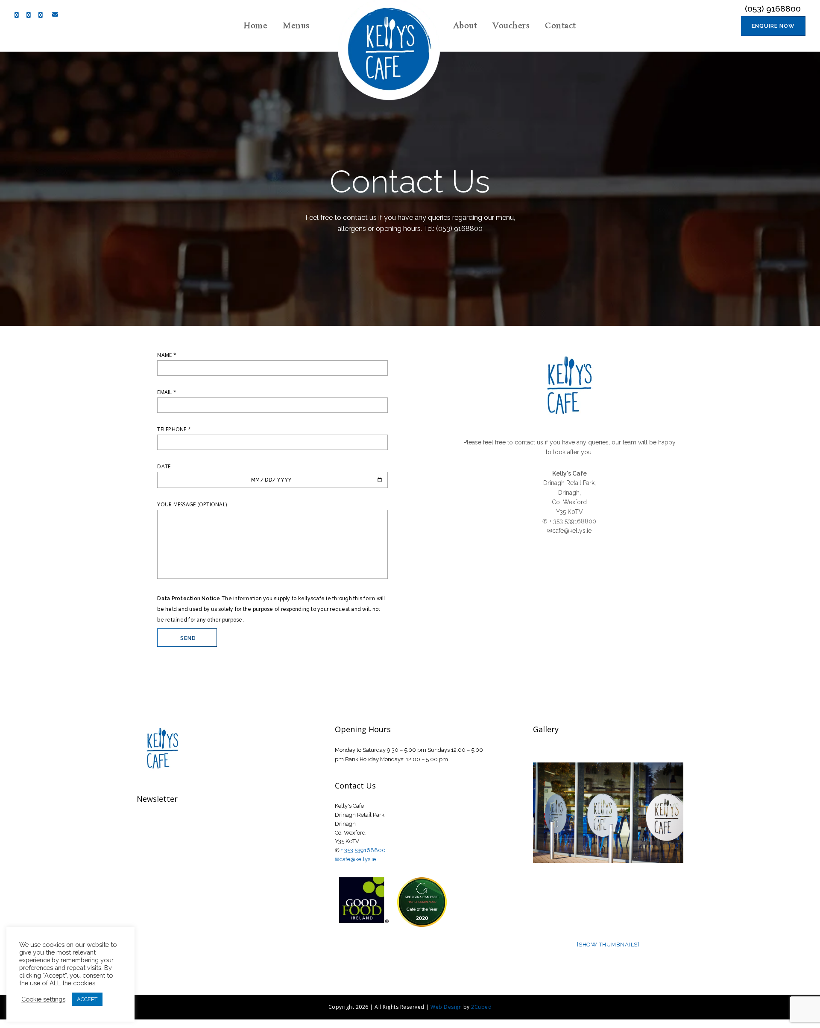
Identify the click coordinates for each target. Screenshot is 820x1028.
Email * (166, 392)
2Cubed (481, 1006)
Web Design (446, 1006)
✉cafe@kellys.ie (355, 859)
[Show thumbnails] (608, 944)
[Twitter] (30, 15)
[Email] (53, 14)
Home (255, 26)
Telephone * (174, 429)
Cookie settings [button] (43, 999)
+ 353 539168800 (363, 850)
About (465, 26)
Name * (166, 355)
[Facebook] (19, 15)
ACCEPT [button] (87, 999)
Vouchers (511, 26)
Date (163, 466)
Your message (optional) (192, 504)
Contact (560, 26)
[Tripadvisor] (42, 15)
